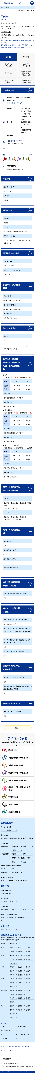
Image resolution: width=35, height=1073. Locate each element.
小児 (24, 854)
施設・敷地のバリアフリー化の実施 (15, 620)
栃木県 (20, 955)
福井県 (12, 971)
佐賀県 (20, 1006)
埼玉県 (12, 959)
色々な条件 (26, 909)
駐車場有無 (7, 541)
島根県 (20, 990)
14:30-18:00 (17, 309)
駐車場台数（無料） (10, 559)
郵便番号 (6, 218)
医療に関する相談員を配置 (12, 711)
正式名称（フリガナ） (10, 187)
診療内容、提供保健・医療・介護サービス (26, 73)
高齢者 (14, 854)
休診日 (5, 336)
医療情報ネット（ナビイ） (12, 3)
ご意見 (3, 1026)
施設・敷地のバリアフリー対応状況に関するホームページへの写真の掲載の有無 (16, 629)
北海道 (12, 943)
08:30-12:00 (7, 309)
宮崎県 (28, 1010)
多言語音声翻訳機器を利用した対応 (15, 593)
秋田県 (12, 951)
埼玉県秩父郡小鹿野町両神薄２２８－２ (16, 231)
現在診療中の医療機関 (8, 838)
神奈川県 (13, 963)
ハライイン (7, 191)
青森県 (12, 947)
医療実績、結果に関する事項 (26, 81)
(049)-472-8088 (16, 141)
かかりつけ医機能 (8, 81)
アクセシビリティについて (10, 1050)
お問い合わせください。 (11, 349)
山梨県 (20, 971)
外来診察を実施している (11, 406)
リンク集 (4, 1038)
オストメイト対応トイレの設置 (13, 651)
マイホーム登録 (6, 1030)
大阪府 (12, 982)
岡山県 (28, 990)
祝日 (27, 346)
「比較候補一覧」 (19, 35)
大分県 (20, 1010)
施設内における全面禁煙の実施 (13, 677)
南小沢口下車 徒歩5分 (12, 508)
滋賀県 (20, 978)
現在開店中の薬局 (7, 901)
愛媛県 (28, 998)
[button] (17, 178)
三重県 (12, 978)
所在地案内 (25, 1046)
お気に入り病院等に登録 (9, 23)
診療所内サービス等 (26, 65)
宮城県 (28, 947)
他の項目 (15, 872)
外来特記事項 (7, 313)
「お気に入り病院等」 (26, 26)
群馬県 (28, 955)
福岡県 (12, 1006)
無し (4, 656)
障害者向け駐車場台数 (10, 567)
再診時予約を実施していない (13, 398)
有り (4, 546)
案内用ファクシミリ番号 (11, 270)
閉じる (17, 728)
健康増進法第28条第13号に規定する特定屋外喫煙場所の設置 (16, 687)
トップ (2, 7)
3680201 (6, 223)
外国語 (14, 850)
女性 (13, 862)
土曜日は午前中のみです (11, 318)
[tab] (8, 57)
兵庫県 (20, 982)
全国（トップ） (6, 929)
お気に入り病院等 (7, 880)
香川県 (20, 998)
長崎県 (28, 1006)
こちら (21, 742)
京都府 (28, 978)
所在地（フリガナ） (10, 236)
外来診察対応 (7, 402)
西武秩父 (23, 503)
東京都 (28, 959)
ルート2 (6, 512)
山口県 (20, 994)
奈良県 (28, 982)
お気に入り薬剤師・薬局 (8, 918)
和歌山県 (13, 986)
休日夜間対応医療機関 (25, 838)
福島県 (28, 951)
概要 (8, 57)
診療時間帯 (7, 296)
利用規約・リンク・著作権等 (10, 1046)
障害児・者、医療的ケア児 (21, 858)
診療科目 (15, 846)
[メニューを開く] (32, 3)
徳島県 (12, 998)
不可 (4, 598)
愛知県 (28, 975)
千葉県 (20, 959)
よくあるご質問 (23, 1034)
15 (4, 563)
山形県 (20, 951)
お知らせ (4, 1034)
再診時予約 (7, 393)
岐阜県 (12, 975)
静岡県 (20, 975)
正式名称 (6, 196)
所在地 (5, 227)
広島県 (12, 994)
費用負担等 (8, 73)
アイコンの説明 (27, 154)
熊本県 (12, 1010)
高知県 (12, 1002)
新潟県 (12, 967)
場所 (24, 846)
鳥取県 (12, 990)
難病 (24, 862)
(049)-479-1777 (8, 274)
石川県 (28, 967)
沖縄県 (12, 1017)
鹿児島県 (13, 1014)
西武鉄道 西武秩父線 (10, 503)
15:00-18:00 (17, 300)
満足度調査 (22, 1026)
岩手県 (20, 947)
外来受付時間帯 (8, 305)
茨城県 (12, 955)
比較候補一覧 (22, 880)
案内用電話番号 (8, 261)
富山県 (20, 967)
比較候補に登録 (6, 32)
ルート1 (6, 498)
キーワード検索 (6, 830)
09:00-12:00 (7, 300)
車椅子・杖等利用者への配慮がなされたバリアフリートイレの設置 (16, 641)
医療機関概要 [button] (8, 90)
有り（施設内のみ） (10, 624)
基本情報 (26, 57)
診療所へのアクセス (8, 65)
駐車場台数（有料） (10, 550)
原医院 (5, 200)
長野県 (28, 971)
